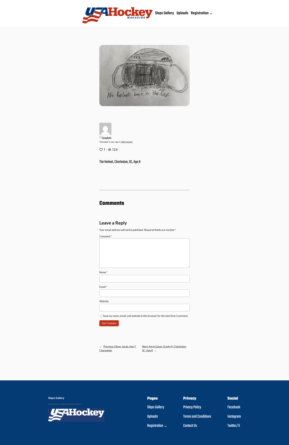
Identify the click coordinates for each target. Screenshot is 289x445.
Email (103, 286)
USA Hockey (127, 142)
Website (104, 301)
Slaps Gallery (56, 397)
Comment (105, 236)
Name (103, 272)
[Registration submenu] (211, 13)
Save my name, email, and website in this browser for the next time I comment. (145, 315)
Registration (200, 13)
